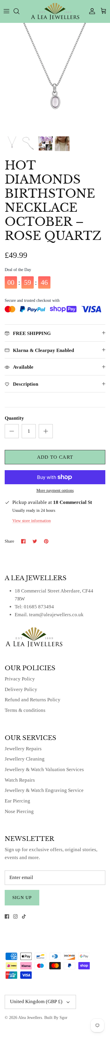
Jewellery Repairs (23, 748)
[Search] (19, 11)
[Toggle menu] (6, 11)
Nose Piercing (19, 811)
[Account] (90, 11)
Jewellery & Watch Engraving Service (44, 790)
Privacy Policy (20, 679)
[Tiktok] (24, 916)
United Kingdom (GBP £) (36, 1001)
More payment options (55, 490)
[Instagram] (15, 916)
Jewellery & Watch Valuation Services (44, 769)
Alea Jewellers (30, 1017)
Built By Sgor (55, 1017)
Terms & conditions (25, 710)
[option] (55, 78)
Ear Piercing (17, 801)
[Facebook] (7, 916)
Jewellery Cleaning (25, 759)
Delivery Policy (21, 689)
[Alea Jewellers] (55, 11)
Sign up (22, 897)
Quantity (14, 418)
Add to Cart (55, 457)
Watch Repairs (20, 780)
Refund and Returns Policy (32, 699)
